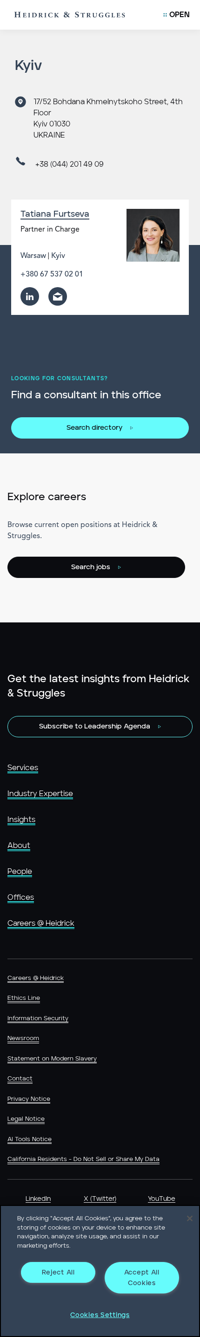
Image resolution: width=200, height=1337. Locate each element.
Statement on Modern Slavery (52, 1059)
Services (22, 768)
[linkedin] (29, 296)
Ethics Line (23, 998)
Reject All (58, 1272)
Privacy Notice (28, 1099)
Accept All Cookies (142, 1278)
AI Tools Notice (29, 1139)
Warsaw (33, 256)
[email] (57, 296)
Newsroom (23, 1039)
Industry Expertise (40, 793)
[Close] (190, 1218)
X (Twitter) (100, 1199)
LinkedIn (38, 1199)
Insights (21, 819)
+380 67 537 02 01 (51, 274)
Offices (20, 897)
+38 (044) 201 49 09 (69, 164)
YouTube (161, 1199)
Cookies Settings (100, 1315)
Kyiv (58, 256)
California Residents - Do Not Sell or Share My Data (83, 1159)
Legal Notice (26, 1119)
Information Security (37, 1019)
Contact (20, 1079)
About (18, 845)
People (19, 871)
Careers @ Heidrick (40, 923)
